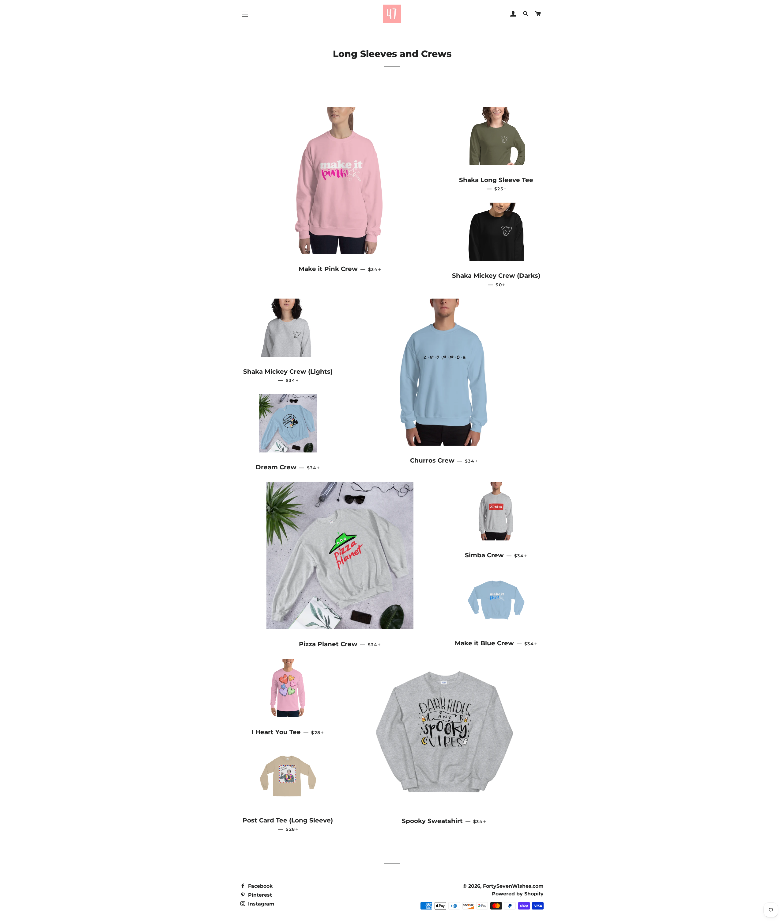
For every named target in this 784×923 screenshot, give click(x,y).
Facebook (260, 886)
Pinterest (259, 895)
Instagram (260, 904)
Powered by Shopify (518, 894)
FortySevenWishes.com (513, 886)
